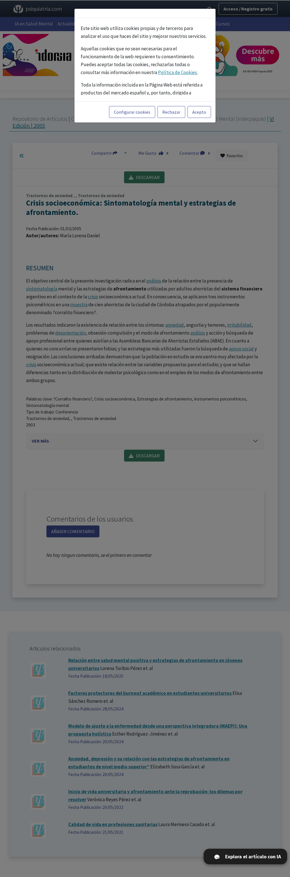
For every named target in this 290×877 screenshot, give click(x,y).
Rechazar (171, 112)
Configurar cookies (132, 112)
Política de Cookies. (178, 72)
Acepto (199, 112)
